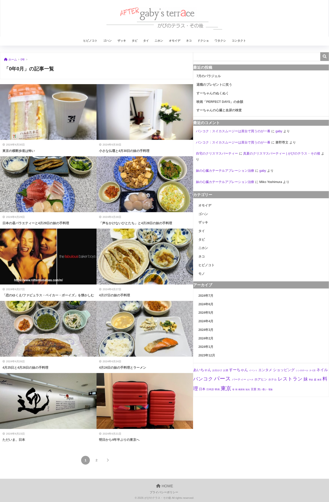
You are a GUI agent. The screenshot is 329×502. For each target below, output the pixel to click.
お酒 (225, 370)
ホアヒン (260, 379)
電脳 (270, 389)
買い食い (262, 389)
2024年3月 (205, 330)
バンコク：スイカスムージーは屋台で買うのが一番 (233, 131)
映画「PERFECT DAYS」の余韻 (219, 102)
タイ (146, 40)
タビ (134, 40)
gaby (278, 131)
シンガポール (302, 370)
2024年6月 (205, 304)
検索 (324, 56)
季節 (311, 380)
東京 (226, 388)
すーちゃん (238, 370)
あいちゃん (202, 370)
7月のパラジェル (208, 76)
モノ (201, 274)
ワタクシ (220, 40)
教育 (319, 380)
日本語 (210, 389)
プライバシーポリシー (164, 492)
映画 (217, 389)
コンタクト (239, 40)
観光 (248, 389)
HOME (167, 486)
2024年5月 (205, 312)
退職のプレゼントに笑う (214, 84)
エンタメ (265, 370)
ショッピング (284, 370)
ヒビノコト (90, 40)
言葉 (253, 389)
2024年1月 (205, 347)
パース (222, 378)
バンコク (203, 378)
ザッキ (121, 40)
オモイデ (174, 40)
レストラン (290, 378)
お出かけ (217, 370)
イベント (253, 370)
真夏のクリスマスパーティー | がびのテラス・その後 (281, 153)
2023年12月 (206, 355)
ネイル (322, 370)
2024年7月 (205, 295)
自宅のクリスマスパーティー (217, 153)
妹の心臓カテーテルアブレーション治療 (225, 170)
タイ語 (312, 370)
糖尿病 (241, 389)
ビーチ (250, 380)
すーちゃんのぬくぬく (212, 93)
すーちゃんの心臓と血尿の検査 (219, 110)
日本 (202, 389)
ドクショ (203, 40)
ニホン (159, 40)
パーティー (239, 379)
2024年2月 (205, 338)
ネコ (189, 40)
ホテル (272, 379)
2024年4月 (205, 321)
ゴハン (107, 40)
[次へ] (107, 460)
